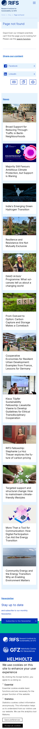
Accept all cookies (12, 726)
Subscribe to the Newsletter (18, 621)
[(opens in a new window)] (19, 650)
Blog (9, 15)
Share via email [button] (14, 81)
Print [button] (33, 81)
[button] (23, 81)
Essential (9, 685)
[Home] (10, 3)
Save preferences (12, 720)
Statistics (9, 699)
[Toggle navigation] (34, 2)
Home (3, 15)
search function (24, 39)
